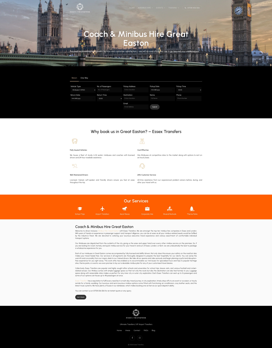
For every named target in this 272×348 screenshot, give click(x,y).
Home (119, 330)
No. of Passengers (104, 86)
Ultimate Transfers (127, 324)
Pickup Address (129, 86)
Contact (137, 330)
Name (152, 95)
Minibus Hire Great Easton (108, 231)
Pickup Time (181, 86)
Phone (178, 95)
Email (125, 103)
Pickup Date (154, 86)
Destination (127, 95)
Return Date (75, 95)
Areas (127, 330)
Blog (153, 330)
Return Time (102, 95)
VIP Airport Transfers (144, 324)
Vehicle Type (76, 86)
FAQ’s (146, 330)
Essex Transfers (81, 281)
